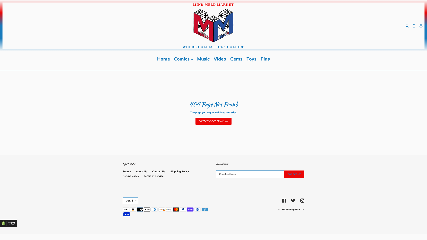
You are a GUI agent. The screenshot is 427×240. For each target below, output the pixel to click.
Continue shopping (211, 121)
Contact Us (158, 171)
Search (127, 171)
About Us (141, 171)
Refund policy (131, 176)
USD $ (129, 200)
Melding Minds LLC (295, 209)
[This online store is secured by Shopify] (8, 226)
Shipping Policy (179, 171)
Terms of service (153, 176)
